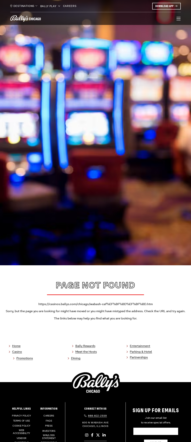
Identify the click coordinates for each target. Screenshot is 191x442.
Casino (17, 352)
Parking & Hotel (141, 352)
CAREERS (69, 6)
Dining (75, 358)
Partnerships (139, 357)
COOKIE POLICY (21, 425)
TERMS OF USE (21, 420)
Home (16, 346)
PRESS (49, 425)
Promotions (24, 358)
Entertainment (140, 346)
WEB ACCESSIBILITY (21, 432)
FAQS (49, 420)
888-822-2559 (97, 415)
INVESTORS (48, 431)
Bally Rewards (85, 346)
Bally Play (48, 6)
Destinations (23, 6)
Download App (164, 6)
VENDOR (21, 438)
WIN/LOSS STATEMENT (49, 437)
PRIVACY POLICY (21, 415)
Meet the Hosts (86, 352)
